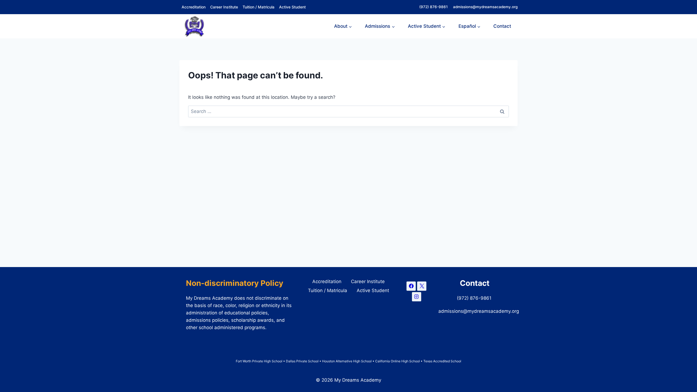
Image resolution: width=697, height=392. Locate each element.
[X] (421, 286)
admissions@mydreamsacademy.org (485, 7)
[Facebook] (411, 286)
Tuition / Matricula (258, 7)
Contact (502, 26)
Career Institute (224, 7)
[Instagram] (416, 296)
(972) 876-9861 (434, 7)
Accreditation (194, 7)
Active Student (292, 7)
